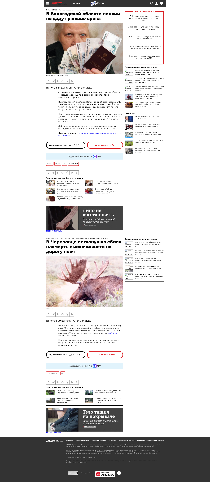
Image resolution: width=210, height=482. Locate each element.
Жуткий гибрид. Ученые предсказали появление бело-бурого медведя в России (149, 88)
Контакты (69, 440)
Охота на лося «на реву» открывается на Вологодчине (144, 38)
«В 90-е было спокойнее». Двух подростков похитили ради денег (148, 267)
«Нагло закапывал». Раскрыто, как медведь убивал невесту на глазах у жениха (149, 260)
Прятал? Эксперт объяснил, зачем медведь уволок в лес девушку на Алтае (148, 244)
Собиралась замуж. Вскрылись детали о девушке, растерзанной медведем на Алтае (147, 72)
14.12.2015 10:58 (51, 10)
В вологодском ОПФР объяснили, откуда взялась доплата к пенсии (70, 198)
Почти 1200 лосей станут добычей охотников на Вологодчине (108, 392)
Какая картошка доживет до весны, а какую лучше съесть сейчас (149, 141)
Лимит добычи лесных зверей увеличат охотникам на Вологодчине (68, 400)
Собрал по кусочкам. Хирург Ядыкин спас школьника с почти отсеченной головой (149, 252)
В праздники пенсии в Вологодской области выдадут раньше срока (68, 183)
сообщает (113, 333)
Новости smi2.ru (54, 231)
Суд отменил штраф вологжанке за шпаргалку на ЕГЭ (144, 57)
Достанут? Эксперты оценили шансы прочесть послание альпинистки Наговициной (149, 80)
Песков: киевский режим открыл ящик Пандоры (147, 117)
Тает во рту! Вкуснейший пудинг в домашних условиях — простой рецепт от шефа (148, 104)
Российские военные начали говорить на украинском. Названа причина (148, 150)
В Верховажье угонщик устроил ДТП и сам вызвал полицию (144, 28)
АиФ (66, 75)
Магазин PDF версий (126, 440)
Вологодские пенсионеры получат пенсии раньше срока (106, 182)
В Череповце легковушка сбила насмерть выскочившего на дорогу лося (144, 18)
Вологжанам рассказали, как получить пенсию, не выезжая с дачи (69, 191)
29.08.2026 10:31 (52, 238)
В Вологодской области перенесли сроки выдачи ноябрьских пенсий (104, 191)
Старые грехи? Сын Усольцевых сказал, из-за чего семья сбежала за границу (149, 276)
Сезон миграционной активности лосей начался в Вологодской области (108, 400)
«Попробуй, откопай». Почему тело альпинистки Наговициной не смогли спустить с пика (148, 96)
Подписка (112, 440)
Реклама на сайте (99, 440)
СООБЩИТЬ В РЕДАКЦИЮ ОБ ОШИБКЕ (150, 440)
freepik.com (50, 308)
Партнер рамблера (86, 473)
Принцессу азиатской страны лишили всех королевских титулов (148, 133)
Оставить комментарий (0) (105, 145)
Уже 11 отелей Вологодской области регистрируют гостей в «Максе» (144, 47)
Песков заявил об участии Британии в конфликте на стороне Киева (148, 125)
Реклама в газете (82, 440)
